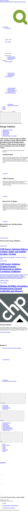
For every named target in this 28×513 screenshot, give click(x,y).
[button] (14, 24)
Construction (10, 104)
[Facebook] (12, 474)
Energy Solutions (6, 425)
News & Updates (11, 56)
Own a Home (5, 406)
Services (4, 60)
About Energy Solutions (8, 129)
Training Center (11, 73)
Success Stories (6, 134)
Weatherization (11, 75)
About (4, 107)
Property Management (12, 90)
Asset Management (12, 88)
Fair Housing (10, 59)
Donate (4, 448)
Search (13, 111)
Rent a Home (5, 405)
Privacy (4, 451)
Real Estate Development (8, 428)
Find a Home (5, 27)
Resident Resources (12, 58)
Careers (4, 109)
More (2, 441)
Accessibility (5, 450)
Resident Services (11, 91)
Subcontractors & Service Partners (10, 135)
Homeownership (11, 89)
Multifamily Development (13, 105)
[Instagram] (12, 484)
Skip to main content (4, 0)
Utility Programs (11, 74)
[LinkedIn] (12, 494)
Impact (4, 106)
